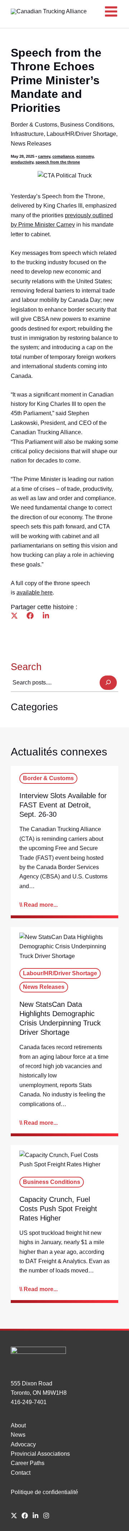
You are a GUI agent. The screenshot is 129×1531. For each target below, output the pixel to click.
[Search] (108, 683)
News (18, 1435)
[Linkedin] (45, 615)
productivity (22, 162)
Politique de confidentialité (44, 1492)
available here (34, 592)
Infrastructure (27, 134)
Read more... (41, 905)
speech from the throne (57, 162)
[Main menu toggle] (111, 11)
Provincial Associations (40, 1454)
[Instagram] (46, 1515)
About (18, 1425)
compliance (63, 156)
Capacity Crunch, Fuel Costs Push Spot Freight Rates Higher (58, 1208)
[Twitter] (14, 615)
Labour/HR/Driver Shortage (81, 134)
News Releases (31, 144)
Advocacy (23, 1444)
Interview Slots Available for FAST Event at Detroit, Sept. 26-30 (63, 805)
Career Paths (27, 1463)
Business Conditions (86, 125)
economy (85, 156)
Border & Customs (34, 125)
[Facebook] (30, 615)
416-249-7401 (29, 1402)
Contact (20, 1473)
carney (44, 156)
